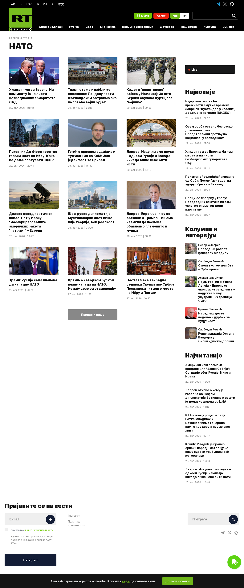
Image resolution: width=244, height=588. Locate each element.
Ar (13, 4)
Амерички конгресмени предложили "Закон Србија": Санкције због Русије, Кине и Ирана (208, 370)
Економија (108, 27)
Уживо (161, 15)
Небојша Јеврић (209, 245)
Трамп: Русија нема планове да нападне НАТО (33, 282)
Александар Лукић (210, 277)
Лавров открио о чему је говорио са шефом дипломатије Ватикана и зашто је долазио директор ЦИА (210, 395)
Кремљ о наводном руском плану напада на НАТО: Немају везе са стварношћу (92, 284)
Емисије (228, 27)
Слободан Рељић (210, 329)
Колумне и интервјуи (137, 27)
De (53, 4)
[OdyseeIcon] (232, 4)
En (20, 4)
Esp (29, 4)
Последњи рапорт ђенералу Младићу (213, 251)
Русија (74, 27)
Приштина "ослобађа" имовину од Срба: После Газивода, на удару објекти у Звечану (209, 180)
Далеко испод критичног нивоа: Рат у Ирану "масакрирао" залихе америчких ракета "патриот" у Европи (30, 222)
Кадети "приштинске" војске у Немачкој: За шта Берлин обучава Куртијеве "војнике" (150, 96)
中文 (61, 4)
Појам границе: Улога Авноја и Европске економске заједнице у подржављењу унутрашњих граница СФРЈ (216, 291)
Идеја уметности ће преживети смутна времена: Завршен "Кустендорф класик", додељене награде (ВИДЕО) (210, 107)
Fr (37, 4)
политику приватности (39, 529)
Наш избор (189, 27)
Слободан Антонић (211, 261)
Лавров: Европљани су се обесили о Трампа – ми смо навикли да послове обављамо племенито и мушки (150, 222)
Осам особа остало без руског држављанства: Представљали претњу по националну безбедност (209, 132)
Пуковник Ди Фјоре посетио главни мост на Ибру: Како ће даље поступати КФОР (33, 156)
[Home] (20, 19)
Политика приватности (76, 523)
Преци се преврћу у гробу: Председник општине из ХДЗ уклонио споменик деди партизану (208, 203)
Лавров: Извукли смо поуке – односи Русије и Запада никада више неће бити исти (150, 158)
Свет (89, 27)
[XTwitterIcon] (225, 4)
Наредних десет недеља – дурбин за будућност (214, 317)
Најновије (200, 91)
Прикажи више (92, 315)
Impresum (74, 515)
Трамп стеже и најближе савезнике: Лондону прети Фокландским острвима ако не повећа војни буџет (92, 96)
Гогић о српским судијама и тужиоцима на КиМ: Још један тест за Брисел (91, 156)
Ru (45, 4)
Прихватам (32, 529)
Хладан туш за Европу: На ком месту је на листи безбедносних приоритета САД (32, 96)
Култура (210, 27)
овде (126, 581)
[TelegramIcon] (218, 4)
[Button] (50, 519)
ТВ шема (143, 15)
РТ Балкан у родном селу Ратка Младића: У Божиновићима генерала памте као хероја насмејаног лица (207, 422)
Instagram (30, 560)
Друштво (167, 27)
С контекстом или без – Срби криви (215, 267)
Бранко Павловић (210, 309)
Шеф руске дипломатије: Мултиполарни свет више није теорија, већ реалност (91, 218)
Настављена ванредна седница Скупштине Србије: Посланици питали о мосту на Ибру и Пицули (151, 286)
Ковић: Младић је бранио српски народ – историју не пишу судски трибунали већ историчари (207, 449)
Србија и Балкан (51, 27)
